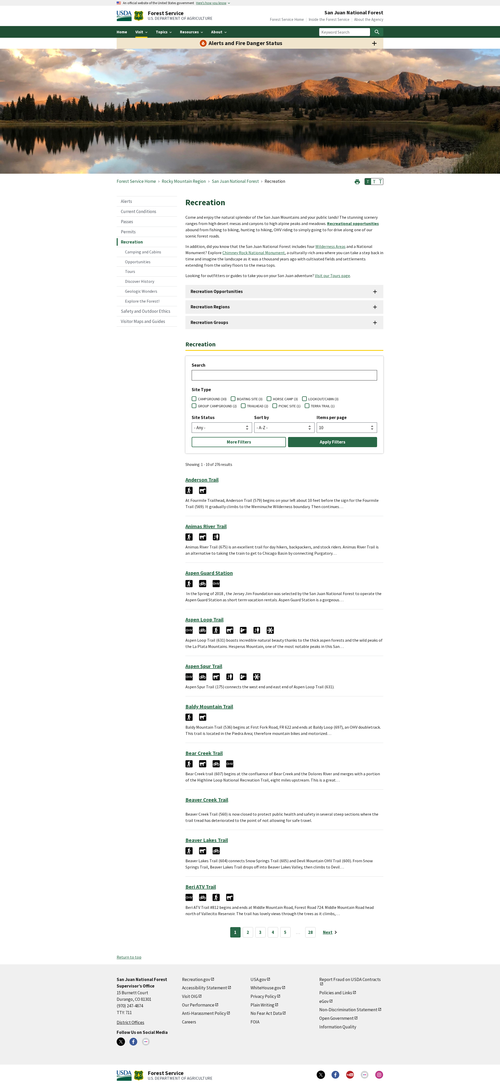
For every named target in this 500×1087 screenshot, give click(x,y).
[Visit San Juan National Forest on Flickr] (146, 1042)
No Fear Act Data (266, 1013)
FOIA (255, 1022)
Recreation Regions (210, 307)
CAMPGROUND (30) (212, 399)
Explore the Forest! (142, 301)
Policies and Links (335, 993)
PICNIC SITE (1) (290, 406)
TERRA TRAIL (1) (323, 406)
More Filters (239, 442)
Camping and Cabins (143, 251)
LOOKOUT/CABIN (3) (323, 399)
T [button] (368, 181)
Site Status (203, 417)
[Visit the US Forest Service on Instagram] (379, 1075)
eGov (324, 1001)
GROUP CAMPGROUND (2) (217, 406)
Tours (130, 271)
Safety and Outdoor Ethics (145, 311)
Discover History (139, 281)
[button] (357, 181)
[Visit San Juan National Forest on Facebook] (133, 1042)
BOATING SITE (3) (249, 399)
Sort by (261, 417)
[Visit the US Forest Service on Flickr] (364, 1075)
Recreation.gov (196, 979)
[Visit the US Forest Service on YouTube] (350, 1075)
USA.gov (258, 979)
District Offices (130, 1022)
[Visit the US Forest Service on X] (321, 1075)
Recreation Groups (209, 322)
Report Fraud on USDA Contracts (350, 979)
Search (198, 365)
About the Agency (368, 19)
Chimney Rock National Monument (253, 252)
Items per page (332, 417)
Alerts (126, 201)
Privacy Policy (263, 996)
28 (310, 932)
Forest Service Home (287, 19)
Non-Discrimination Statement (348, 1010)
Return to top (129, 957)
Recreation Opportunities (217, 291)
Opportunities (138, 261)
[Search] (377, 32)
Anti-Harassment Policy (204, 1013)
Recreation (132, 242)
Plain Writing (262, 1005)
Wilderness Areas (330, 246)
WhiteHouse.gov (266, 988)
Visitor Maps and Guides (143, 321)
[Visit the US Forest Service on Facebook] (335, 1075)
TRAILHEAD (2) (257, 406)
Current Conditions (138, 211)
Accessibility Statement (204, 988)
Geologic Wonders (141, 291)
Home (122, 31)
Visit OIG (190, 996)
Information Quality (337, 1027)
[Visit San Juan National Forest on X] (121, 1042)
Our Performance (198, 1005)
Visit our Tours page (332, 275)
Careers (189, 1022)
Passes (127, 221)
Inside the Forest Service (329, 19)
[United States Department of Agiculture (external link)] (125, 16)
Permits (128, 232)
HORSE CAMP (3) (285, 399)
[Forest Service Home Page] (138, 16)
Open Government (336, 1018)
